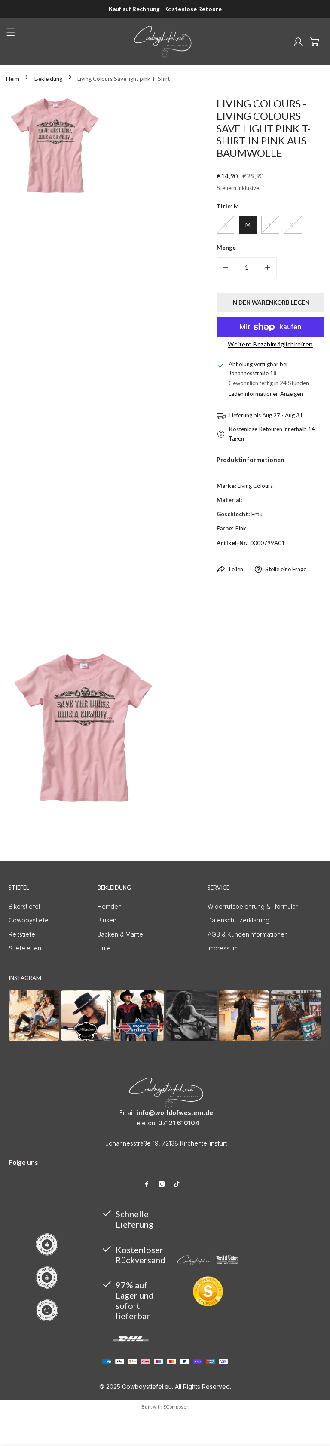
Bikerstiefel (24, 906)
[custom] (146, 1184)
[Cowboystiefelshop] (163, 42)
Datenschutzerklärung (238, 920)
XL (293, 224)
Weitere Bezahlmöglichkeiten (270, 344)
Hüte (104, 948)
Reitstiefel (23, 934)
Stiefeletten (25, 948)
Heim (12, 78)
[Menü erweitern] (10, 32)
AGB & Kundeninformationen (248, 934)
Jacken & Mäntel (121, 934)
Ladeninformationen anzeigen (266, 394)
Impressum (223, 948)
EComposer (176, 1406)
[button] (315, 41)
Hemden (110, 906)
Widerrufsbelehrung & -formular (253, 906)
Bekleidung (48, 78)
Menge (226, 247)
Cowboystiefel (29, 920)
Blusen (107, 920)
